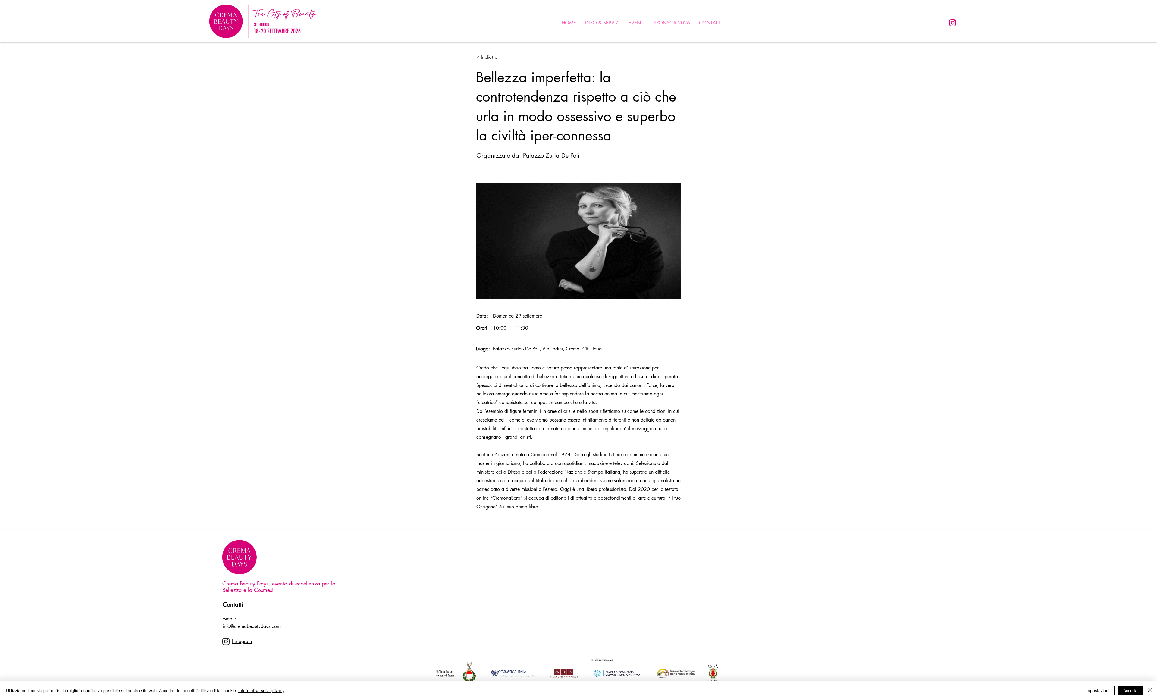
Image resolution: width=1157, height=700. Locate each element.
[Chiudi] (1149, 690)
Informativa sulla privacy (261, 690)
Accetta (1130, 690)
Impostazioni (1097, 690)
